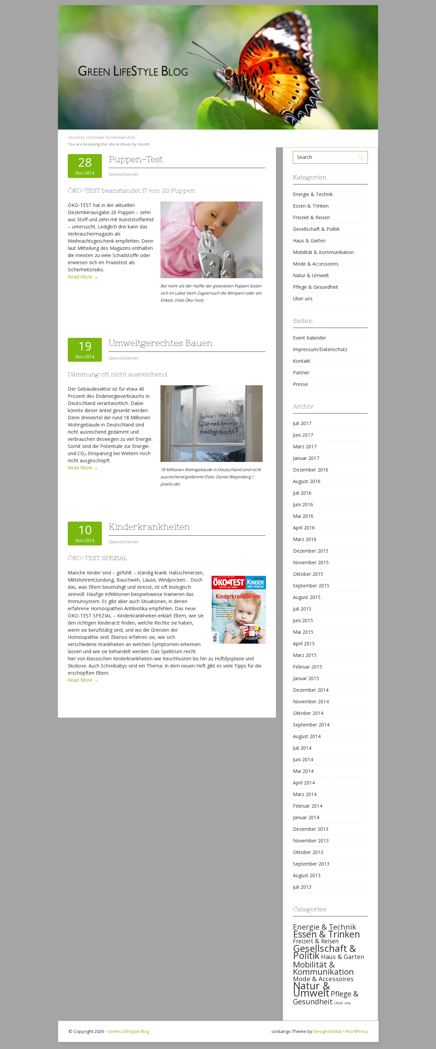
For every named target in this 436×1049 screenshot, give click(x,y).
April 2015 (304, 643)
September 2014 (311, 724)
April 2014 (304, 782)
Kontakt (301, 361)
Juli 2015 (302, 608)
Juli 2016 (302, 493)
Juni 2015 (303, 620)
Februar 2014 (307, 806)
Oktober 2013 (308, 852)
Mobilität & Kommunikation (323, 252)
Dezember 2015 (310, 551)
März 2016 (304, 539)
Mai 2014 (303, 771)
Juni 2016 (303, 504)
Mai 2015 (303, 632)
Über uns (303, 298)
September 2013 (311, 863)
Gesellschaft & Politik (316, 229)
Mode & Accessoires (316, 263)
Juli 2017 (302, 423)
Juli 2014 (302, 748)
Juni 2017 (303, 435)
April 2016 (304, 527)
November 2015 (311, 562)
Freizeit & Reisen (311, 217)
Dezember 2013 (310, 829)
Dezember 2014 (310, 690)
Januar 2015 (306, 678)
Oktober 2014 (308, 713)
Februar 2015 (307, 666)
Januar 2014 (306, 817)
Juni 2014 (303, 759)
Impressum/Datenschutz (320, 349)
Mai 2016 (303, 516)
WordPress (356, 1031)
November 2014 (311, 701)
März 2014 (304, 794)
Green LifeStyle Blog (128, 1031)
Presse (300, 384)
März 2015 (304, 655)
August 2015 (307, 597)
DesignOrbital (327, 1031)
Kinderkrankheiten (149, 526)
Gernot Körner (124, 174)
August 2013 (307, 875)
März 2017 (304, 446)
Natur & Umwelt (311, 275)
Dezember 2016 (310, 469)
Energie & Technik (313, 194)
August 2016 (307, 481)
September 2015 (311, 585)
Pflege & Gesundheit (315, 287)
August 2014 (307, 736)
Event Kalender (309, 337)
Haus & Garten (309, 240)
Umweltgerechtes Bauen (161, 343)
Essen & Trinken (311, 206)
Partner (301, 372)
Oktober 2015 (308, 574)
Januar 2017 (306, 458)
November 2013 (311, 840)
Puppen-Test (136, 159)
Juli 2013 (302, 887)
